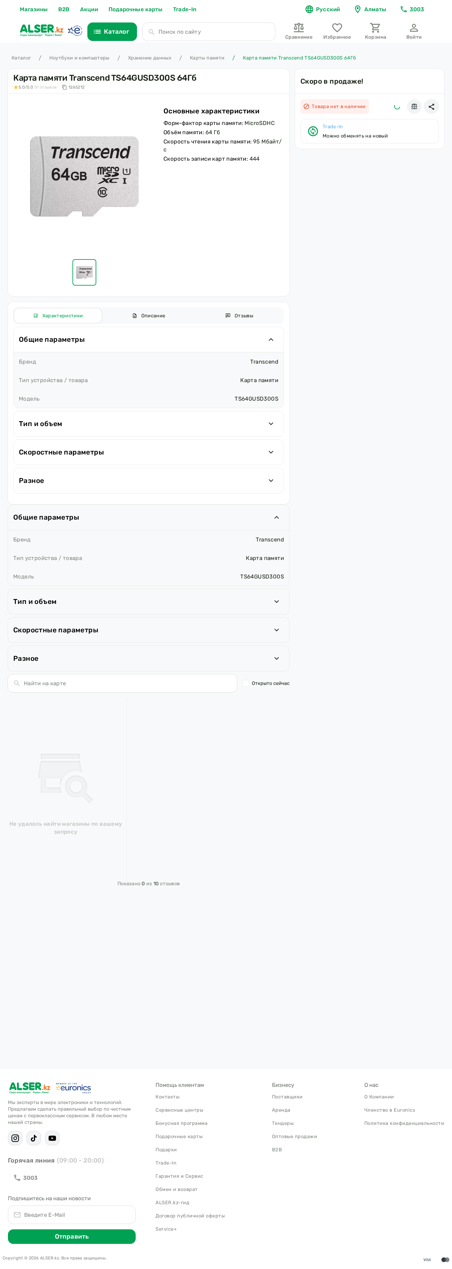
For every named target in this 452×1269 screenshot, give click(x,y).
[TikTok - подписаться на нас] (33, 1138)
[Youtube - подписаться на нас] (52, 1138)
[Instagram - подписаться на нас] (15, 1138)
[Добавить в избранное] (397, 106)
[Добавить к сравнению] (414, 106)
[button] (431, 106)
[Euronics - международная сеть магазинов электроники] (75, 30)
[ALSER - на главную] (42, 30)
